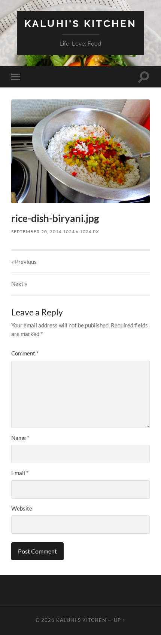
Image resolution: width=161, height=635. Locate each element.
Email (19, 472)
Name (20, 437)
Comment (25, 353)
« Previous (24, 261)
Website (21, 508)
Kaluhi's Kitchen (80, 23)
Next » (19, 283)
